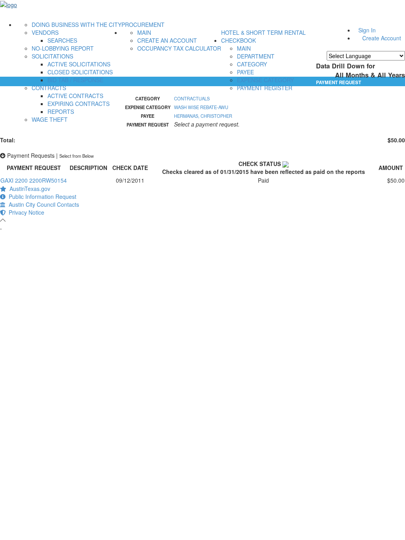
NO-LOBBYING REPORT (63, 48)
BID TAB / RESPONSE (75, 80)
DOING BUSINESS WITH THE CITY (76, 24)
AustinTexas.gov (28, 189)
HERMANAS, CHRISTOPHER (203, 116)
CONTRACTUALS (192, 98)
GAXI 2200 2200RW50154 (33, 180)
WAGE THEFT (50, 119)
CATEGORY (252, 64)
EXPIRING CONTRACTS (78, 104)
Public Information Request (41, 196)
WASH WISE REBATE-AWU (201, 107)
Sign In (367, 30)
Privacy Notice (25, 212)
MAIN (144, 32)
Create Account (381, 38)
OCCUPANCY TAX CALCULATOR (179, 48)
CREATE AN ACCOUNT (167, 40)
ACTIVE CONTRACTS (75, 96)
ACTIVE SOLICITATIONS (78, 64)
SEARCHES (62, 40)
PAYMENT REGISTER (264, 88)
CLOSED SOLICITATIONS (80, 72)
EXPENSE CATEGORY (265, 80)
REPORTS (60, 111)
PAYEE (245, 72)
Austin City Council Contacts (42, 204)
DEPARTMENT (255, 56)
